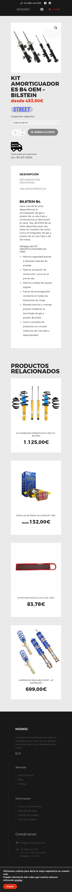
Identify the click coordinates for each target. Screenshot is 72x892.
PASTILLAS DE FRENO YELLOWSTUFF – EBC (36, 515)
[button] (56, 28)
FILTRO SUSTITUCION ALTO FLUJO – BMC (36, 598)
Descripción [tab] (29, 174)
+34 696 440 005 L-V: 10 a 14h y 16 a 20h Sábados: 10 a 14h (33, 852)
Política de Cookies (28, 815)
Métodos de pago (27, 810)
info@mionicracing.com (33, 842)
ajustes (18, 880)
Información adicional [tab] (30, 181)
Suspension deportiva (22, 116)
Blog (20, 779)
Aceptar (10, 886)
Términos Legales (27, 819)
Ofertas (22, 783)
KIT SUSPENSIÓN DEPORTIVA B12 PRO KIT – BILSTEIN (36, 434)
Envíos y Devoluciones (30, 806)
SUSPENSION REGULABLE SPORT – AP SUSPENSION (36, 681)
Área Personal (25, 775)
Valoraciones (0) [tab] (33, 189)
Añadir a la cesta (44, 132)
